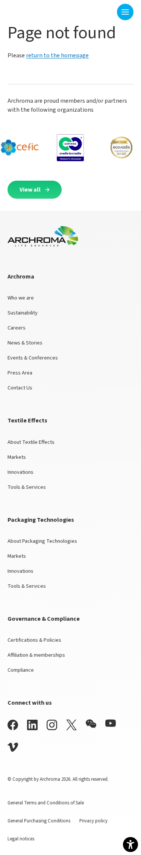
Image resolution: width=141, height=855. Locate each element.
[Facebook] (13, 724)
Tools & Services (27, 487)
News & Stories (25, 343)
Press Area (20, 373)
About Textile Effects (31, 442)
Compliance (21, 670)
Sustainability (23, 313)
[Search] (106, 12)
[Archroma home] (31, 10)
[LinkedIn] (32, 724)
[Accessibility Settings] (130, 844)
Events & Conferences (33, 358)
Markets (17, 457)
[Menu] (125, 12)
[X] (71, 725)
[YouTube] (110, 723)
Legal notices (21, 839)
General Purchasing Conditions (39, 821)
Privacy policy (93, 821)
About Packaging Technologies (42, 541)
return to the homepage (57, 55)
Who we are (21, 298)
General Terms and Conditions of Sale (46, 803)
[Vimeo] (13, 747)
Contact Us (20, 388)
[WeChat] (91, 723)
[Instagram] (52, 724)
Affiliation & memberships (36, 655)
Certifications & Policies (34, 640)
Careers (17, 328)
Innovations (20, 472)
